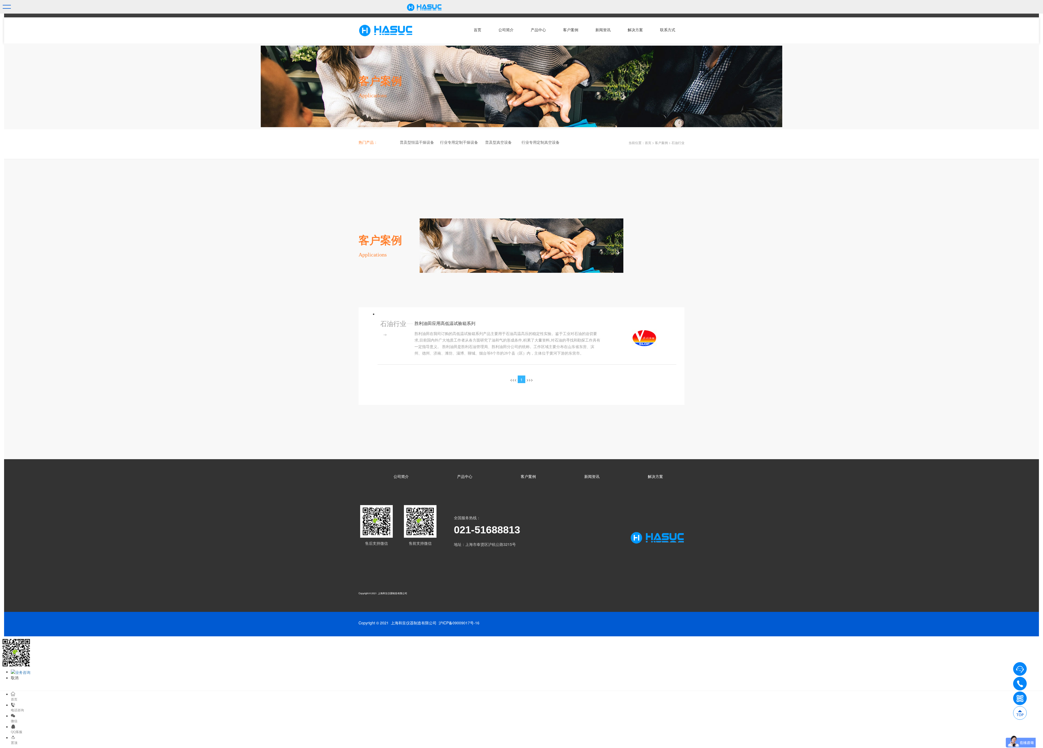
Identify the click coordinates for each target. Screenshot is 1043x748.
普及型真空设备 (498, 142)
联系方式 (667, 30)
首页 (477, 30)
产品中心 (538, 30)
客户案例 (570, 30)
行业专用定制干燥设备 (459, 142)
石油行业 (677, 142)
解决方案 (635, 30)
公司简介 (506, 30)
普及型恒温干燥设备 (417, 142)
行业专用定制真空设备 (541, 142)
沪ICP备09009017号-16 (459, 622)
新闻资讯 (603, 30)
